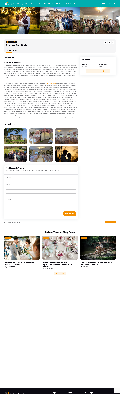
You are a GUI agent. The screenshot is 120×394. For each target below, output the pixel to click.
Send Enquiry (69, 213)
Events (58, 3)
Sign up (104, 3)
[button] (109, 42)
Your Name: (9, 177)
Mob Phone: (9, 184)
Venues (8, 238)
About (32, 3)
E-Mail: (8, 192)
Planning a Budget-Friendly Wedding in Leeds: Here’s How (20, 263)
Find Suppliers (68, 3)
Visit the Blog (60, 273)
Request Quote (97, 71)
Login (110, 3)
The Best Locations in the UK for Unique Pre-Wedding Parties (96, 263)
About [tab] (9, 50)
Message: (9, 199)
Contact (51, 3)
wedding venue (51, 84)
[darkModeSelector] (115, 3)
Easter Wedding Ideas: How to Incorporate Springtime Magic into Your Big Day (59, 264)
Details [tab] (15, 50)
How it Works (42, 3)
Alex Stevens (11, 267)
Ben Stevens (49, 269)
